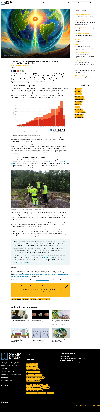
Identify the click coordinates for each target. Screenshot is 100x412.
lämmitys (25, 299)
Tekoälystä (77, 41)
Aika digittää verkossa (32, 369)
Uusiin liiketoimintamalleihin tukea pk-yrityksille (20, 321)
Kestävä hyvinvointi (80, 27)
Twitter (15, 71)
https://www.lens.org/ (42, 280)
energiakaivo (16, 299)
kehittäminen (79, 99)
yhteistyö (78, 94)
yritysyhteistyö (80, 112)
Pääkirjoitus (42, 393)
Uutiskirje (68, 3)
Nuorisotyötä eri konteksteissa (35, 377)
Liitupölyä (77, 40)
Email (23, 71)
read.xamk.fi (4, 377)
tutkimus (78, 104)
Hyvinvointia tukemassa (33, 372)
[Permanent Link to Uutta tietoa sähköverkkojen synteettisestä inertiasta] (40, 333)
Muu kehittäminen (31, 393)
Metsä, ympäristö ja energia (20, 65)
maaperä (33, 299)
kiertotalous (79, 117)
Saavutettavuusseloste (7, 380)
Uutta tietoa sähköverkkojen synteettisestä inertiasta (39, 339)
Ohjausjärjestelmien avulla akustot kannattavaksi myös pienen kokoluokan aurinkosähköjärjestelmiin (60, 322)
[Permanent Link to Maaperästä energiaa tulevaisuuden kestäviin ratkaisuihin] (20, 333)
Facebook (12, 71)
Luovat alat (46, 387)
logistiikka (78, 101)
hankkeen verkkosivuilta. (22, 262)
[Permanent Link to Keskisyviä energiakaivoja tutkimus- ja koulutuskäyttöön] (40, 314)
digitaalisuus (79, 96)
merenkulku (79, 114)
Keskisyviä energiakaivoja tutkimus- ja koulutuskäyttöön (39, 321)
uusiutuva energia (44, 299)
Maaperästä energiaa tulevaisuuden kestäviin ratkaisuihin (17, 340)
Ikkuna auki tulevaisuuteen (34, 374)
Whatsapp (20, 71)
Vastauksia (50, 393)
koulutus (78, 89)
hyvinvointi (78, 109)
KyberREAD (37, 384)
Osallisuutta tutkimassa (81, 60)
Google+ (18, 71)
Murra (11, 386)
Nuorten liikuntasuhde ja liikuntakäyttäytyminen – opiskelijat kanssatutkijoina (84, 64)
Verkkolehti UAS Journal (66, 360)
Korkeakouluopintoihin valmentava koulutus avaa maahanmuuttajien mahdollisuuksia (84, 48)
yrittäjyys (78, 91)
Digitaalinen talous (79, 75)
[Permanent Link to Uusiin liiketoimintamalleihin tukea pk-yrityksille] (20, 314)
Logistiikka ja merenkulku (81, 33)
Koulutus (77, 44)
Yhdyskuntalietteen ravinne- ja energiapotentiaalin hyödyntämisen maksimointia (84, 56)
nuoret (77, 107)
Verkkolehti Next (64, 356)
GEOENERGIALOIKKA (48, 257)
